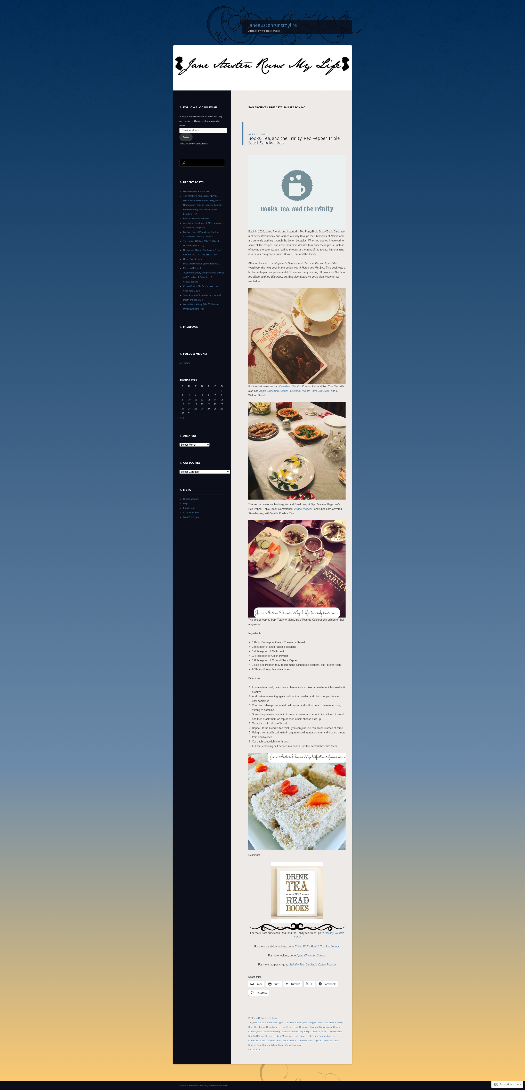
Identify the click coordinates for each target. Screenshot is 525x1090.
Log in (186, 503)
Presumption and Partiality (196, 218)
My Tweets (184, 363)
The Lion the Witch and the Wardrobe (288, 1040)
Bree (250, 1027)
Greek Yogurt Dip (300, 1031)
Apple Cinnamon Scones (311, 955)
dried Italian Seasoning (268, 1031)
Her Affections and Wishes (196, 191)
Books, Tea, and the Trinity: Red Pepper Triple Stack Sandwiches (294, 140)
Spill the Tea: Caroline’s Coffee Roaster (312, 964)
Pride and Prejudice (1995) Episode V (201, 263)
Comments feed (191, 512)
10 (189, 399)
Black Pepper (309, 1022)
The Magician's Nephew (320, 1040)
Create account (191, 499)
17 (189, 404)
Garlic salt (286, 1031)
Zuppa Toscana (303, 508)
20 (209, 404)
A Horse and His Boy (266, 1022)
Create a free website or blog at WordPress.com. (203, 1085)
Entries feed (189, 508)
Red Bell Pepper (256, 1036)
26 (202, 408)
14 (215, 399)
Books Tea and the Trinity (330, 1022)
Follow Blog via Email (200, 107)
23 (182, 408)
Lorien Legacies (318, 1031)
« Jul (181, 417)
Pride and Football (192, 268)
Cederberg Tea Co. (290, 386)
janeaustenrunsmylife (272, 25)
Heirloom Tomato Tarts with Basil (309, 390)
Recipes (262, 1018)
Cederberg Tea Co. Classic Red (282, 1027)
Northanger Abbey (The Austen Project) (202, 250)
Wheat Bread (277, 1045)
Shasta (268, 1036)
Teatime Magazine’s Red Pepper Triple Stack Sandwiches (302, 1036)
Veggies (266, 1045)
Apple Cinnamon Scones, (274, 390)
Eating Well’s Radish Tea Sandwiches (317, 946)
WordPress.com (191, 517)
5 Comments (254, 1049)
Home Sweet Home (192, 259)
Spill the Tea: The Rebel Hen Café (200, 254)
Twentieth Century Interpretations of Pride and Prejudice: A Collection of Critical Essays (203, 277)
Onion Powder (335, 1031)
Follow (186, 137)
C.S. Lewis (259, 1027)
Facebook (190, 326)
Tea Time (272, 1018)
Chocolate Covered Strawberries (315, 1027)
